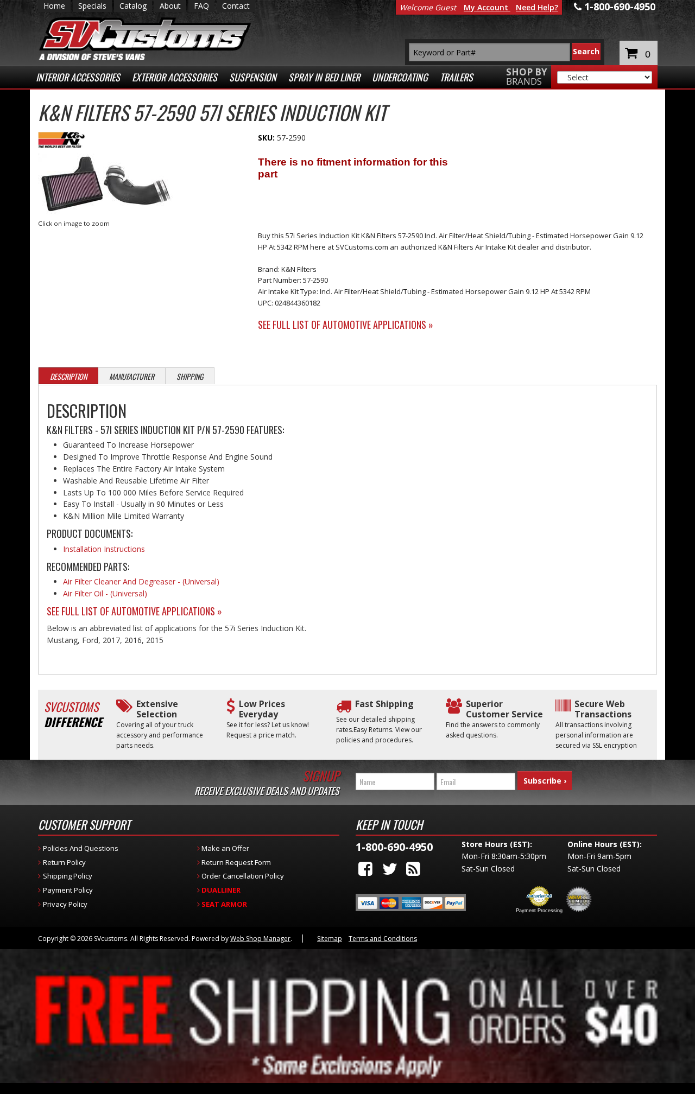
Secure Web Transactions (602, 709)
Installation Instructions (104, 549)
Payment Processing (539, 910)
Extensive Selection (157, 709)
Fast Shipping (384, 704)
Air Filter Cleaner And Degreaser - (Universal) (141, 581)
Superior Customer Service (504, 709)
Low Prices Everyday (262, 709)
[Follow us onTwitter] (389, 868)
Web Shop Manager (260, 938)
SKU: (267, 137)
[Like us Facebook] (365, 868)
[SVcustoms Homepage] (145, 44)
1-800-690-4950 (394, 846)
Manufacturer (131, 376)
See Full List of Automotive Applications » (345, 324)
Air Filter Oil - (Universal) (105, 593)
